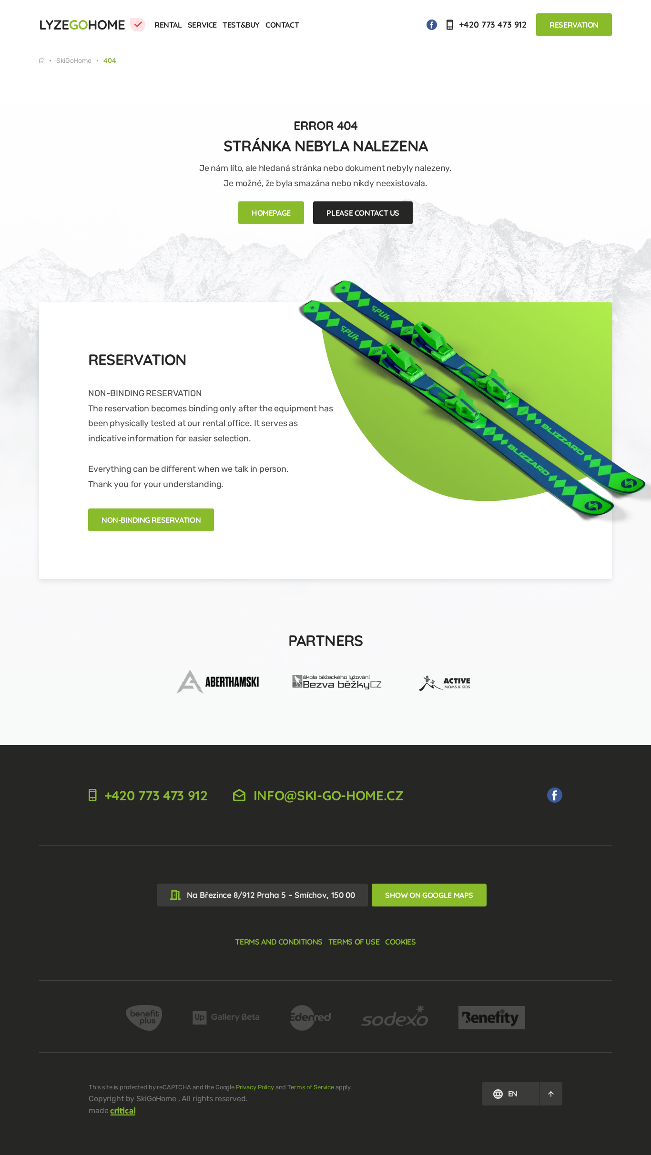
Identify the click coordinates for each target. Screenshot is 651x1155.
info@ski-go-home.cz (327, 795)
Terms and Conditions (278, 941)
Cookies (400, 941)
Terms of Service (310, 1087)
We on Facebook (432, 25)
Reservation (574, 25)
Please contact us (362, 213)
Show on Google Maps (429, 895)
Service (202, 25)
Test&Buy (241, 25)
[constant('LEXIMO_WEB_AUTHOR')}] (123, 1110)
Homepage (271, 213)
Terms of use (353, 941)
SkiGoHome (74, 61)
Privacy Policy (255, 1087)
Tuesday (47, 60)
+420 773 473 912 (492, 24)
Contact (282, 25)
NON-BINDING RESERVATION (151, 520)
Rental (168, 25)
